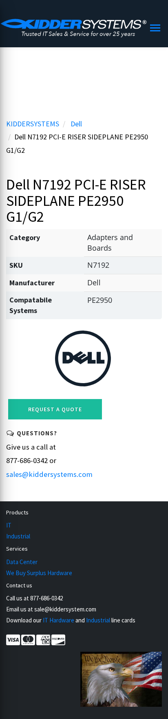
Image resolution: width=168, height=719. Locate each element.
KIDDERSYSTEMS (32, 123)
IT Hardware (58, 620)
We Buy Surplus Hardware (39, 573)
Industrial (18, 536)
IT (8, 525)
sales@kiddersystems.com (49, 474)
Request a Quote (55, 409)
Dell (76, 123)
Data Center (22, 562)
